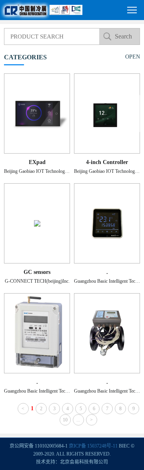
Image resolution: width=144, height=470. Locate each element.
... (78, 420)
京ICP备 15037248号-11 (93, 446)
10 (65, 420)
